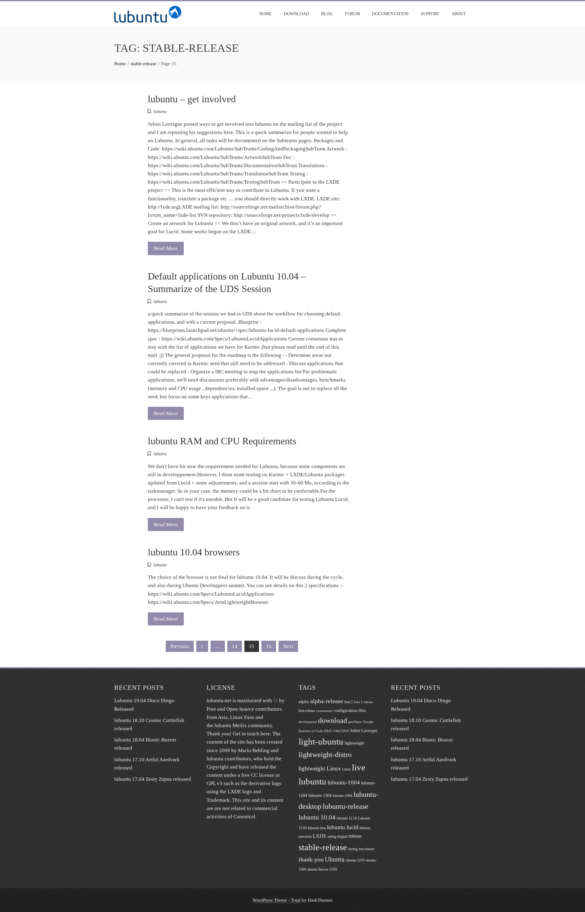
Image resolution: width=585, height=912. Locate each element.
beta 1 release (363, 702)
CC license (262, 775)
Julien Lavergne (364, 730)
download (332, 720)
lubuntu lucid (342, 827)
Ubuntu (335, 859)
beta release (307, 711)
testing (353, 849)
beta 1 (348, 702)
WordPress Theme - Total (276, 900)
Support (430, 14)
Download (296, 14)
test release (366, 849)
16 (268, 646)
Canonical (244, 816)
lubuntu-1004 (344, 782)
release (355, 836)
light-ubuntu (321, 741)
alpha (304, 701)
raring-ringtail (337, 836)
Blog (327, 14)
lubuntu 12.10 (347, 818)
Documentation (390, 14)
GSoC (328, 731)
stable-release (323, 847)
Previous (179, 646)
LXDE (319, 836)
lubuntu (160, 111)
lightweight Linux (320, 768)
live (358, 767)
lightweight (354, 743)
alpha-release (326, 701)
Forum (352, 14)
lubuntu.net (219, 700)
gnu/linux (355, 722)
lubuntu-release (345, 806)
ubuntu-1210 (355, 860)
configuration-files (350, 710)
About (459, 14)
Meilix (239, 725)
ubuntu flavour (317, 869)
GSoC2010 (341, 731)
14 (234, 646)
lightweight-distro (325, 755)
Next (288, 646)
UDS (333, 869)
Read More (166, 248)
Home (265, 14)
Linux (346, 769)
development (308, 722)
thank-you (311, 859)
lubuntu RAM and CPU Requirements (222, 441)
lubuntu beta (317, 828)
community (324, 711)
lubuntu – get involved (192, 99)
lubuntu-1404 (342, 796)
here (265, 734)
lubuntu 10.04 (317, 817)
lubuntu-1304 (320, 795)
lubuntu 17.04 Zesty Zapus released (152, 779)
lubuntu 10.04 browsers (193, 552)
